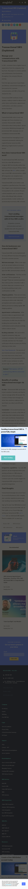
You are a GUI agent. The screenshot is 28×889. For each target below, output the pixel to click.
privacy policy (8, 884)
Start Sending (8, 458)
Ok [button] (23, 884)
